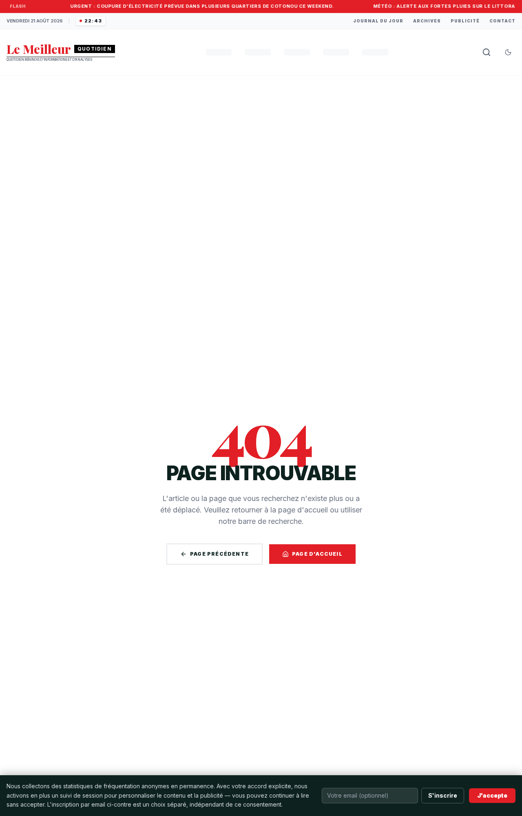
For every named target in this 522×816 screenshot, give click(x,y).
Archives (427, 20)
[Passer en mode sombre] (508, 52)
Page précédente (219, 554)
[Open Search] (486, 52)
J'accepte (492, 795)
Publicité (465, 20)
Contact (502, 20)
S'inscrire (442, 795)
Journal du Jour (378, 20)
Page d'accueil (317, 554)
